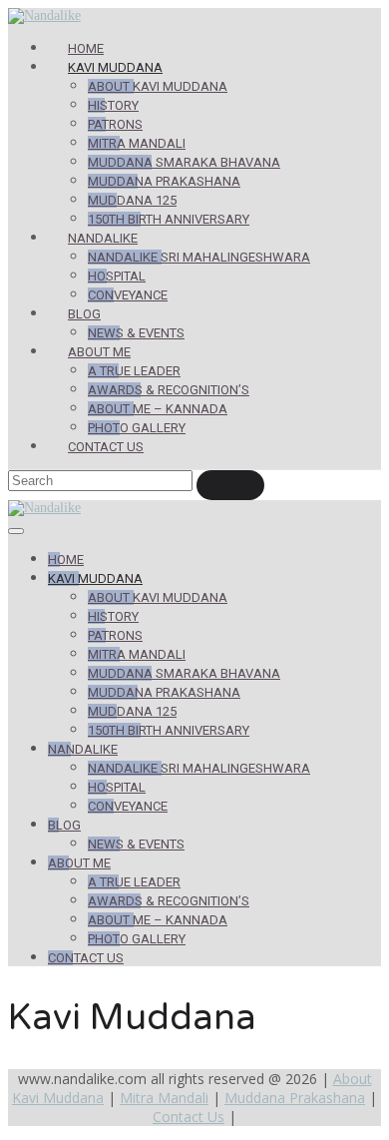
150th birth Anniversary (168, 219)
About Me (99, 351)
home (86, 48)
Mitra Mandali (137, 143)
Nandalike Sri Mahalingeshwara (199, 257)
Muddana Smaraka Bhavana (184, 162)
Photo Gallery (137, 427)
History (113, 105)
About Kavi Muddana (157, 86)
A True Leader (134, 370)
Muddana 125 (132, 200)
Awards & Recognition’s (168, 389)
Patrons (115, 124)
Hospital (117, 276)
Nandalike (103, 238)
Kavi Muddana (115, 67)
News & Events (136, 332)
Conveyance (128, 294)
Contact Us (106, 446)
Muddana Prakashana (164, 181)
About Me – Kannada (157, 408)
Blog (84, 313)
